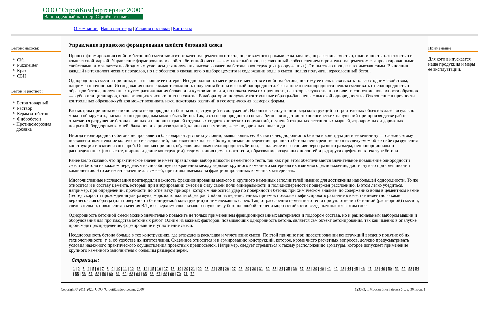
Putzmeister (27, 65)
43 (342, 269)
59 (104, 274)
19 (179, 269)
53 (410, 269)
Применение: (440, 48)
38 (308, 269)
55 (77, 274)
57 (91, 274)
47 (370, 269)
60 (111, 274)
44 (349, 269)
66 (152, 274)
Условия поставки (152, 28)
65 (145, 274)
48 (376, 269)
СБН (21, 76)
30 (254, 269)
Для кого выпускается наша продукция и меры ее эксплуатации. (451, 64)
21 (193, 269)
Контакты (182, 28)
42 (336, 269)
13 (139, 269)
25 (220, 269)
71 (186, 274)
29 (247, 269)
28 (241, 269)
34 (281, 269)
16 (159, 269)
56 (84, 274)
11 (125, 269)
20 (186, 269)
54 (417, 269)
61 (118, 274)
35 (288, 269)
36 (295, 269)
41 (329, 269)
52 (404, 269)
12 (132, 269)
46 (363, 269)
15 (152, 269)
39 (315, 269)
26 (227, 269)
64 (138, 274)
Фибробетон (29, 119)
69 (172, 274)
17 (166, 269)
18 (173, 269)
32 (268, 269)
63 (131, 274)
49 (383, 269)
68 (165, 274)
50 (390, 269)
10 (118, 269)
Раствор (24, 108)
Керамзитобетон (32, 113)
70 (179, 274)
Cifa (21, 59)
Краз (21, 70)
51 (397, 269)
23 (207, 269)
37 (302, 269)
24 (213, 269)
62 (124, 274)
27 (234, 269)
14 (145, 269)
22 (200, 269)
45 (356, 269)
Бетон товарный (32, 102)
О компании (86, 28)
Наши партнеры (116, 28)
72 (192, 274)
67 (158, 274)
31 (261, 269)
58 (97, 274)
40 (322, 269)
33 (274, 269)
